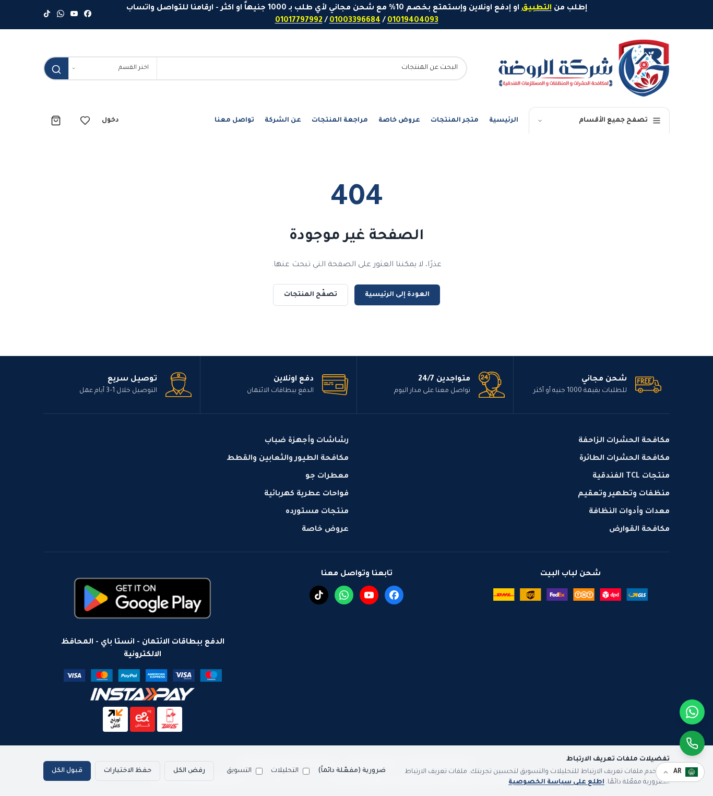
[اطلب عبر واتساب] (692, 743)
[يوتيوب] (74, 14)
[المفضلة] (85, 120)
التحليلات (285, 771)
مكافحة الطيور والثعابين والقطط (288, 459)
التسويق (239, 771)
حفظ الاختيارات (127, 771)
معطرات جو (327, 476)
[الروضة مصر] (583, 68)
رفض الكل (189, 771)
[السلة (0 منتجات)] (55, 120)
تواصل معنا (234, 120)
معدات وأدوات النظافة (629, 512)
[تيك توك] (47, 14)
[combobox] (311, 68)
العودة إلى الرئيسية (397, 295)
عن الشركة (283, 120)
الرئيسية (503, 120)
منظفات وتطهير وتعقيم (624, 494)
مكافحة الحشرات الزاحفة (624, 441)
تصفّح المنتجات (310, 295)
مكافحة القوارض (639, 530)
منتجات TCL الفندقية (631, 476)
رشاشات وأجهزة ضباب (307, 441)
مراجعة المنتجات (340, 120)
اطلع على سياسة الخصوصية (556, 782)
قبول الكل (67, 771)
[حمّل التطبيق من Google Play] (142, 598)
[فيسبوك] (87, 14)
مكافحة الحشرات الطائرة (624, 459)
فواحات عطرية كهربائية (306, 494)
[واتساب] (60, 14)
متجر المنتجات (455, 120)
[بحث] (56, 69)
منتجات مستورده (317, 512)
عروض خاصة (399, 120)
